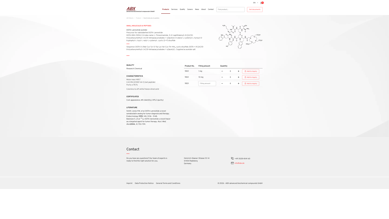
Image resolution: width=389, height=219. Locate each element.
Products (138, 18)
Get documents (254, 10)
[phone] (232, 159)
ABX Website (129, 18)
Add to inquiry (252, 71)
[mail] (232, 163)
